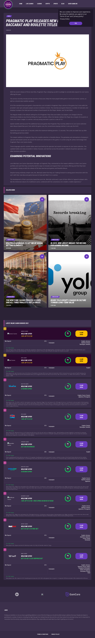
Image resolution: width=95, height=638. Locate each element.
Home (20, 3)
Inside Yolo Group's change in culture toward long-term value (68, 301)
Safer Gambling (72, 3)
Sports (56, 3)
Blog (62, 3)
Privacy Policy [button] (64, 19)
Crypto (47, 3)
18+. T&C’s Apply (10, 348)
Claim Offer (81, 333)
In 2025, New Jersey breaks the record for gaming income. (68, 244)
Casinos (39, 3)
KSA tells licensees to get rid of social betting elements (24, 244)
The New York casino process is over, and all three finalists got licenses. (23, 301)
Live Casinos (29, 3)
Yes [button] (76, 23)
